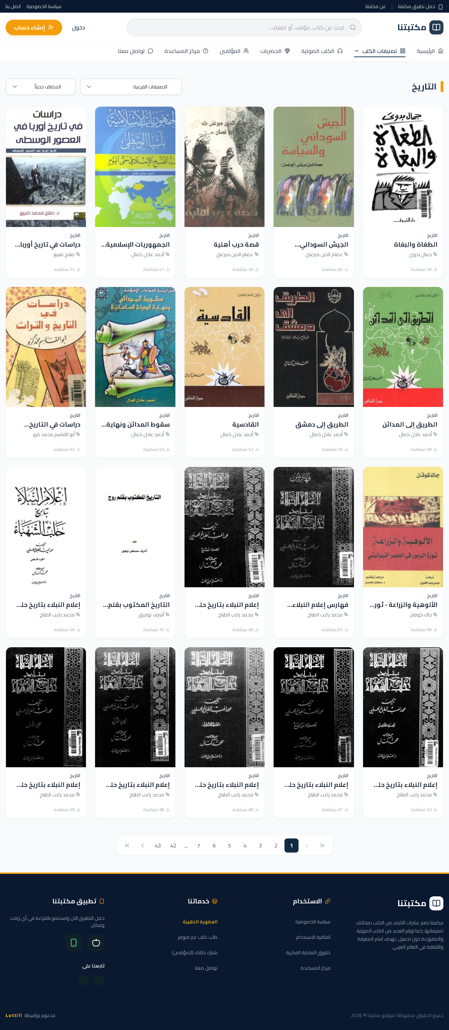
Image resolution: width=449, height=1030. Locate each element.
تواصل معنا (131, 51)
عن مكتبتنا (376, 6)
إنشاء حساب (29, 27)
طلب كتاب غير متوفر (197, 937)
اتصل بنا (13, 6)
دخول (78, 27)
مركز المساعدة (182, 51)
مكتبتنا (412, 27)
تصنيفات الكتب (379, 51)
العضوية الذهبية (200, 921)
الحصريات (271, 51)
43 (158, 845)
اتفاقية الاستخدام (313, 937)
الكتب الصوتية (317, 51)
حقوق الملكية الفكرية (308, 952)
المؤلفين (230, 51)
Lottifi (14, 1015)
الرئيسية (426, 51)
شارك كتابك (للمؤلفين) (194, 952)
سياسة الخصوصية (43, 6)
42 (173, 845)
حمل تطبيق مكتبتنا (417, 6)
